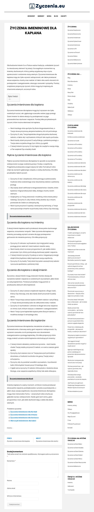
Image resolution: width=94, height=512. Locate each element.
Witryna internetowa (14, 496)
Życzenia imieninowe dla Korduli (23, 412)
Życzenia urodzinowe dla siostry (77, 209)
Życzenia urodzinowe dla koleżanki (75, 132)
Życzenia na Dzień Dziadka (75, 448)
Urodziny (31, 16)
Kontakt (70, 428)
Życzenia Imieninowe (74, 45)
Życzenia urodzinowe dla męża (77, 193)
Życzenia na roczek (73, 141)
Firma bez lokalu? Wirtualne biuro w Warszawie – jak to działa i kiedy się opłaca (77, 302)
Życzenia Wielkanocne (74, 60)
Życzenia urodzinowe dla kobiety (75, 181)
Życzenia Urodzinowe (74, 37)
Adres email (11, 488)
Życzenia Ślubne (72, 56)
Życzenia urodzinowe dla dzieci (77, 170)
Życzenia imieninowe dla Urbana (23, 415)
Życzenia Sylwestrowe (74, 41)
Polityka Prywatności (74, 424)
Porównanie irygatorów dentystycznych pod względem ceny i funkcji (77, 244)
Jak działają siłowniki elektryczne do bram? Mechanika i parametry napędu (77, 258)
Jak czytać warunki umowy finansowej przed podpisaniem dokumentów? (76, 285)
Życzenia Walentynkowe (75, 63)
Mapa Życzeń (71, 416)
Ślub (69, 100)
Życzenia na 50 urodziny (75, 152)
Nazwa (9, 480)
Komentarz (11, 461)
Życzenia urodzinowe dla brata (77, 163)
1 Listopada (71, 490)
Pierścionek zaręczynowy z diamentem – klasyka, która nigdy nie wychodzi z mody (76, 294)
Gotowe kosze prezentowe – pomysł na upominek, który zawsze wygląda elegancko (76, 321)
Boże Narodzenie (73, 81)
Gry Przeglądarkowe (74, 413)
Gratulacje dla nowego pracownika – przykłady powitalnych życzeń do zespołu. (77, 377)
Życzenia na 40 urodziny (75, 148)
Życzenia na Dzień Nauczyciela (77, 462)
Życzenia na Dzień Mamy (75, 459)
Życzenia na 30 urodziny (75, 144)
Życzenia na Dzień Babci (75, 444)
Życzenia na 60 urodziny (75, 155)
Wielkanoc (71, 111)
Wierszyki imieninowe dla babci (23, 421)
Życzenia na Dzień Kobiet (75, 455)
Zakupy (63, 16)
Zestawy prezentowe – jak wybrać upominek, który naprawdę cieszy (75, 369)
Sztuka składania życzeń (75, 391)
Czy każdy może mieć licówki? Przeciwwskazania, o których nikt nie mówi (76, 277)
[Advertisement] (33, 51)
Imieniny (41, 16)
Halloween (71, 486)
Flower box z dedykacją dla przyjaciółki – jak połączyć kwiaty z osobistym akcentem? (77, 329)
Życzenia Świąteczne (74, 30)
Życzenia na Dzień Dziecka (75, 451)
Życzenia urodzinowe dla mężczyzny (75, 198)
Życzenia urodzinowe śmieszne (77, 216)
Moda (49, 16)
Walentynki (71, 107)
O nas (69, 420)
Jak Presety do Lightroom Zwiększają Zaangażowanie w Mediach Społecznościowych (76, 385)
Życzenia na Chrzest (74, 52)
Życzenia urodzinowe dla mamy (77, 190)
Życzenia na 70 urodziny (75, 159)
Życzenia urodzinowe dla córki (76, 166)
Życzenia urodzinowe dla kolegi (77, 186)
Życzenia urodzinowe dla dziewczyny (75, 175)
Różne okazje (71, 96)
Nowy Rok (70, 92)
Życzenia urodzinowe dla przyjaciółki (75, 204)
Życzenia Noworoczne (74, 34)
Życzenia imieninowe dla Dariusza (24, 418)
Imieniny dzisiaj (72, 405)
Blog (56, 16)
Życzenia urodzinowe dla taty (76, 213)
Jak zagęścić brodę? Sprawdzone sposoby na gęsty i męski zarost (77, 344)
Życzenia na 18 (72, 49)
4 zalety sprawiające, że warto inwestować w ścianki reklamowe (77, 235)
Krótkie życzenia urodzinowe (76, 137)
